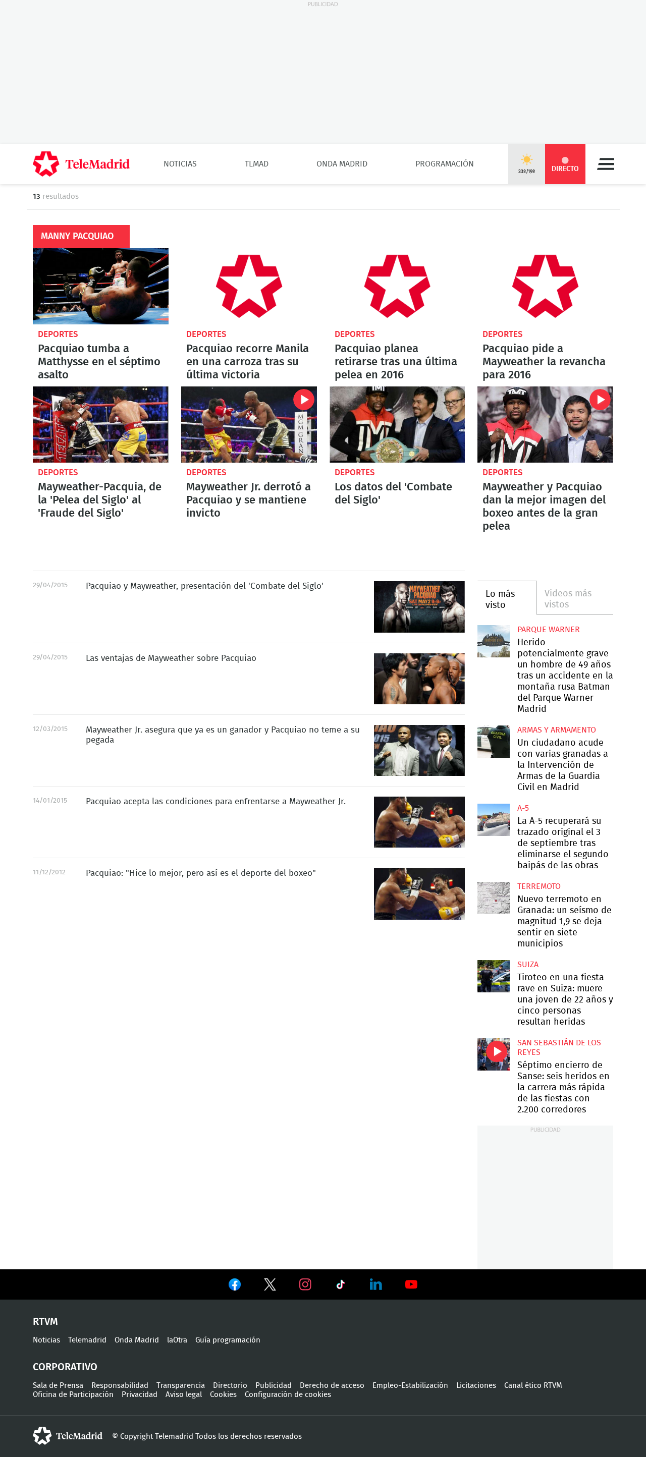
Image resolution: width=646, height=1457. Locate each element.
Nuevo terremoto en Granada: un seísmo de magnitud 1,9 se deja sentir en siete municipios (493, 898)
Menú (605, 164)
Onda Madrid (341, 164)
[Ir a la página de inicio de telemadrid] (81, 164)
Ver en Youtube (411, 1284)
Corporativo (65, 1367)
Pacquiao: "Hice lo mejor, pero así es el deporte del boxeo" (419, 893)
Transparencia (180, 1385)
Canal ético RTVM (533, 1385)
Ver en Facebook (235, 1286)
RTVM (45, 1322)
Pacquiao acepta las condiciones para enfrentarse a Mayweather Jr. (419, 822)
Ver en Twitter (270, 1286)
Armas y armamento (556, 730)
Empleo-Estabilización (410, 1385)
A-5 (523, 808)
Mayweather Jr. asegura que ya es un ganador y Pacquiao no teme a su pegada (419, 750)
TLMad (256, 164)
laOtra (177, 1340)
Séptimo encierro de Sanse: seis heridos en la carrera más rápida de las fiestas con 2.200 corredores (493, 1054)
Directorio (230, 1385)
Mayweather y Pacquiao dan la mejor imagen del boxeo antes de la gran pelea (545, 424)
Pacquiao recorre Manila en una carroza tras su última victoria (249, 286)
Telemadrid (87, 1340)
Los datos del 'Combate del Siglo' (397, 424)
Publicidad (273, 1385)
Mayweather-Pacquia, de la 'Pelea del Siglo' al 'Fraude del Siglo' (101, 424)
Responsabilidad (119, 1385)
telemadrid (67, 1435)
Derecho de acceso (332, 1385)
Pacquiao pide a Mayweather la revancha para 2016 (545, 286)
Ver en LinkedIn (376, 1284)
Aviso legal (184, 1394)
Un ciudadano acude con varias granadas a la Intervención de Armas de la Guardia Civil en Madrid (493, 741)
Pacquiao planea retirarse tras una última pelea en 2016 (397, 286)
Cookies (223, 1394)
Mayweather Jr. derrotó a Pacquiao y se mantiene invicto (249, 424)
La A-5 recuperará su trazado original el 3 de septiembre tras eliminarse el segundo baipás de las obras (493, 819)
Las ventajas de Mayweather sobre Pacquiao (419, 678)
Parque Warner (548, 630)
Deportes (58, 334)
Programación (444, 164)
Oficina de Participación (73, 1394)
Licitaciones (476, 1385)
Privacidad (139, 1394)
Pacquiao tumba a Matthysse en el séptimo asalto (101, 286)
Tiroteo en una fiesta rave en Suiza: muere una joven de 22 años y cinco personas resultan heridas (493, 976)
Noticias (180, 164)
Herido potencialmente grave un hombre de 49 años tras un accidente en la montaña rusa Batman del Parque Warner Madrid (493, 641)
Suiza (528, 965)
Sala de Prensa (58, 1385)
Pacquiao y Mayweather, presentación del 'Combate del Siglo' (419, 606)
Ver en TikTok (341, 1286)
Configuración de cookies (288, 1394)
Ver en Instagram (305, 1284)
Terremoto (539, 886)
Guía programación (227, 1340)
